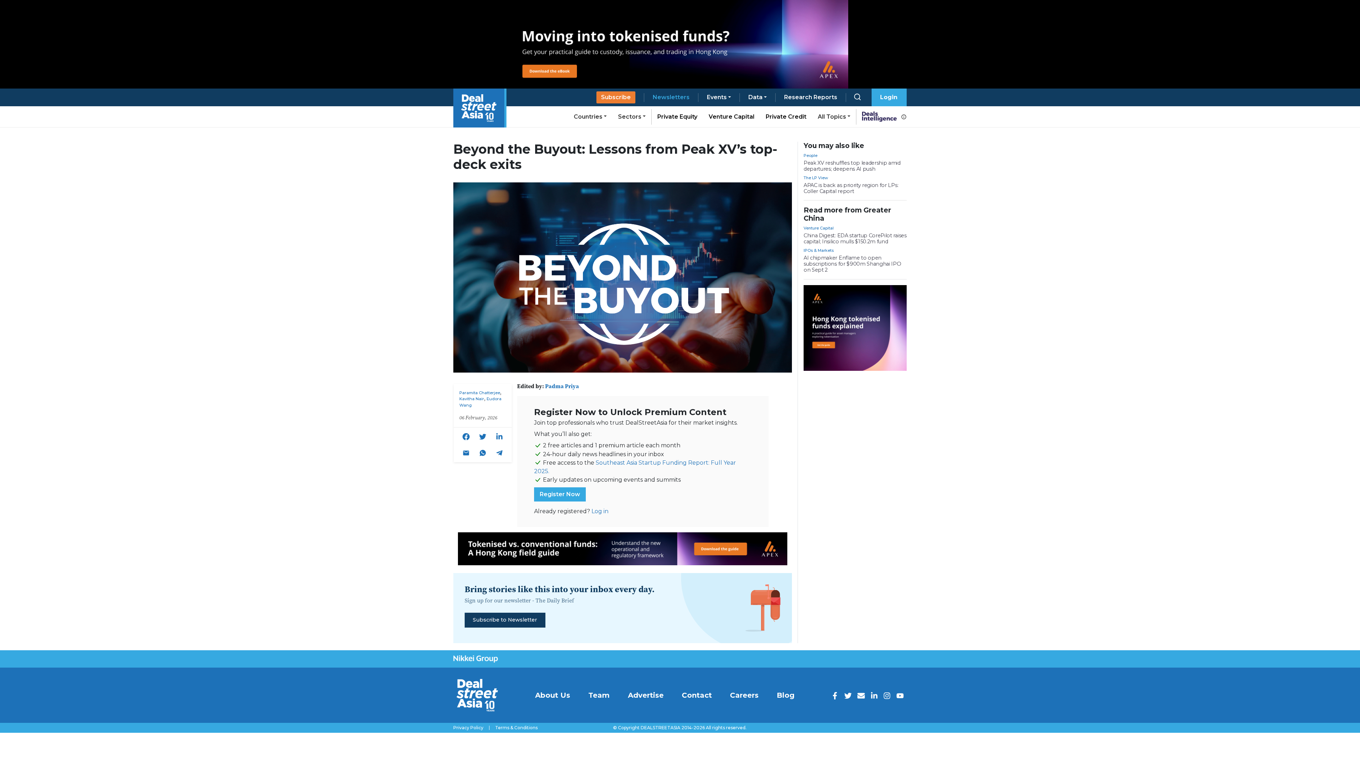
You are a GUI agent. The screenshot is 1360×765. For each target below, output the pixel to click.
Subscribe (616, 97)
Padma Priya (562, 386)
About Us (552, 695)
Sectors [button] (629, 116)
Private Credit (786, 116)
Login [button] (888, 97)
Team (599, 695)
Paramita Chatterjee (479, 392)
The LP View (816, 177)
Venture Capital (731, 116)
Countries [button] (588, 116)
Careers (744, 695)
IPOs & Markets (819, 250)
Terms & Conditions (516, 728)
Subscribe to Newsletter (505, 620)
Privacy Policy (468, 728)
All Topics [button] (832, 116)
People (810, 155)
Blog (785, 695)
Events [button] (717, 97)
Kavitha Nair (471, 398)
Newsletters (671, 97)
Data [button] (755, 97)
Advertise (646, 695)
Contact (697, 695)
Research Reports (810, 97)
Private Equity (677, 116)
